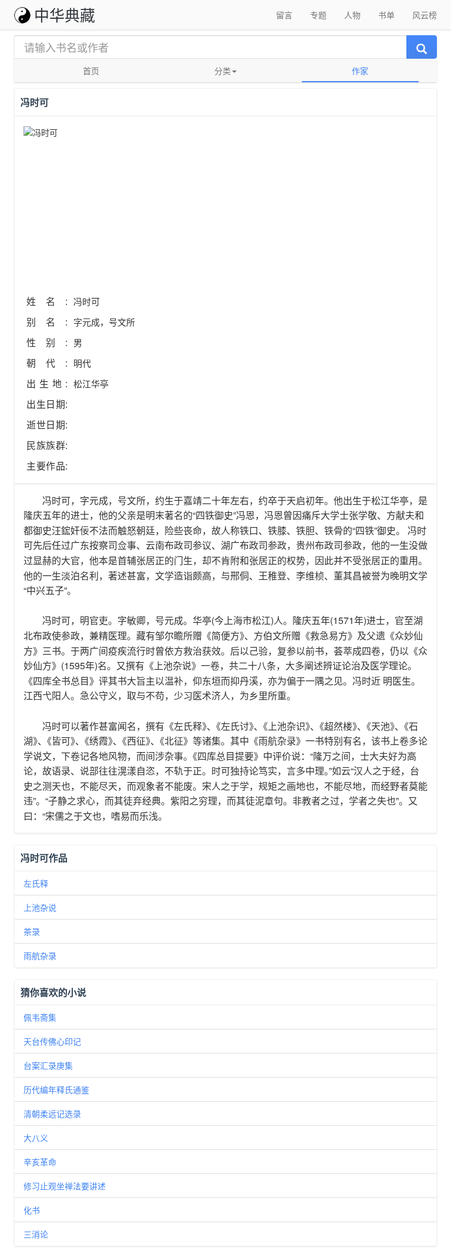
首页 (91, 70)
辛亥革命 (39, 1162)
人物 (352, 15)
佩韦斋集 (39, 1017)
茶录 (31, 931)
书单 (386, 15)
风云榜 (424, 15)
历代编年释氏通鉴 (56, 1089)
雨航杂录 (39, 955)
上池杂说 (39, 907)
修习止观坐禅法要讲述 (64, 1186)
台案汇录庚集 (48, 1065)
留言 (284, 15)
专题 (318, 15)
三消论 (35, 1234)
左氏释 (35, 883)
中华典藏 (64, 14)
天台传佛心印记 (52, 1041)
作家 (360, 70)
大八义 (35, 1137)
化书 (31, 1210)
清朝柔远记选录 (52, 1113)
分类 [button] (222, 70)
